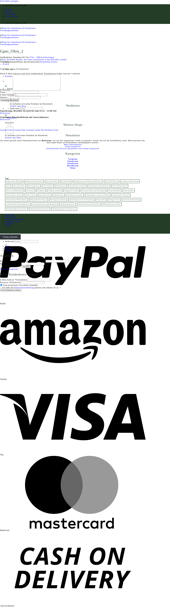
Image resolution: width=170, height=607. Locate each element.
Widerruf (9, 224)
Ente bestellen (19, 186)
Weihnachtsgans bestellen (16, 209)
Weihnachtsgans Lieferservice (64, 209)
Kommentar (6, 90)
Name (2, 92)
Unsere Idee (10, 14)
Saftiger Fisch (114, 200)
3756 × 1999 (35, 57)
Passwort (10, 264)
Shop (7, 246)
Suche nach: (15, 108)
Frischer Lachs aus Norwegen (93, 190)
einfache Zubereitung (129, 181)
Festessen (30, 190)
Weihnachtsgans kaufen (39, 209)
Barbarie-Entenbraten (34, 181)
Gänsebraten (58, 195)
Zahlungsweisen (12, 221)
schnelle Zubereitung (131, 200)
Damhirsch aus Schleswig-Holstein (88, 181)
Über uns (9, 12)
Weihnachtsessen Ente (111, 204)
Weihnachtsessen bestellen (88, 204)
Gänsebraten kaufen (75, 195)
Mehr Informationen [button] (73, 145)
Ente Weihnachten (120, 186)
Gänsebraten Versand (121, 195)
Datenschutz (10, 217)
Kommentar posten (48, 62)
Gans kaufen (128, 190)
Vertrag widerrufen (10, 237)
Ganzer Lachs (30, 195)
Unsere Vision (11, 16)
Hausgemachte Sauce (38, 200)
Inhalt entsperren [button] (73, 147)
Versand (8, 9)
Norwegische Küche (58, 200)
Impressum (10, 215)
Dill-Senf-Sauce (111, 181)
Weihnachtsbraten (68, 204)
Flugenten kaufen (71, 190)
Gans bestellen (114, 190)
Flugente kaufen (54, 190)
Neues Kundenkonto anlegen (11, 290)
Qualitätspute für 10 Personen (81, 200)
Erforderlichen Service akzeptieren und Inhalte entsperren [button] (73, 149)
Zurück (4, 64)
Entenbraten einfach (77, 186)
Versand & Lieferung (14, 219)
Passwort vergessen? (9, 269)
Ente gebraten (33, 186)
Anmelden (26, 267)
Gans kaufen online (14, 195)
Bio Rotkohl (66, 181)
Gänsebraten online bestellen (97, 195)
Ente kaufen (47, 186)
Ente (8, 186)
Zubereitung (48, 57)
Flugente (41, 190)
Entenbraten (61, 186)
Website (3, 97)
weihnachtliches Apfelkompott (45, 204)
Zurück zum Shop (18, 106)
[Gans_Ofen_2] (33, 60)
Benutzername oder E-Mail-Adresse (22, 261)
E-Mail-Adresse (7, 95)
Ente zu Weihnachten (14, 190)
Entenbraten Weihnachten (99, 186)
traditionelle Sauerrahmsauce (17, 204)
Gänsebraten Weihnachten (16, 200)
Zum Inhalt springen (9, 1)
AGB (7, 226)
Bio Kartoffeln (51, 181)
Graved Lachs (44, 195)
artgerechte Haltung (14, 181)
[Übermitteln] (6, 244)
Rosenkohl (101, 200)
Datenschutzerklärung (24, 288)
